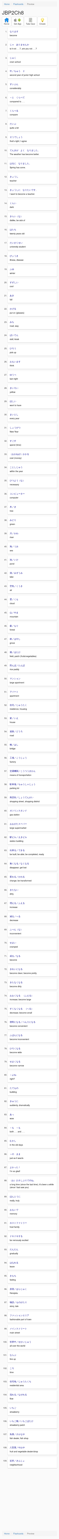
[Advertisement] (29, 1499)
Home (7, 4)
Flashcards (18, 4)
